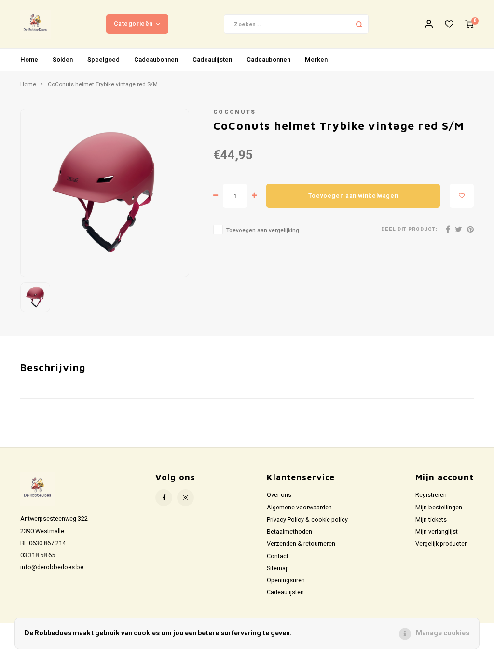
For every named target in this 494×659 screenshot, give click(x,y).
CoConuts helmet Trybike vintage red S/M (103, 85)
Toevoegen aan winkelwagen (353, 196)
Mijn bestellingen (438, 507)
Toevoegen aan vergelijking (262, 230)
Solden (63, 59)
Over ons (279, 495)
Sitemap (278, 568)
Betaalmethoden (289, 531)
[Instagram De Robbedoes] (185, 497)
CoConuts (234, 112)
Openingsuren (286, 580)
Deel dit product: (409, 229)
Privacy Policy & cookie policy (307, 519)
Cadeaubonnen (156, 59)
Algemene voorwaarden (299, 507)
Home (29, 59)
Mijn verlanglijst (436, 531)
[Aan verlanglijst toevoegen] (462, 196)
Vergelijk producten (441, 543)
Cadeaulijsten (212, 59)
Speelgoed (103, 59)
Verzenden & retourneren (301, 543)
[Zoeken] (359, 24)
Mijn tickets (431, 519)
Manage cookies (442, 633)
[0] (469, 24)
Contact (277, 556)
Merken (316, 59)
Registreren (431, 495)
